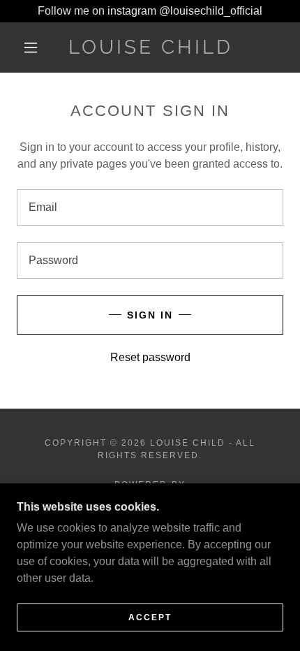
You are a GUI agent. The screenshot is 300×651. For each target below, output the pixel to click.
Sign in (150, 315)
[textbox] (150, 207)
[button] (31, 47)
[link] (151, 47)
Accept (150, 617)
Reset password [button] (150, 357)
